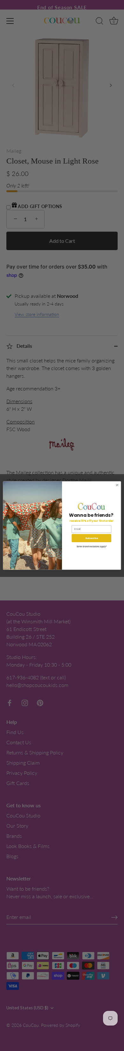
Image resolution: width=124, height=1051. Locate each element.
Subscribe (91, 538)
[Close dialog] (117, 485)
